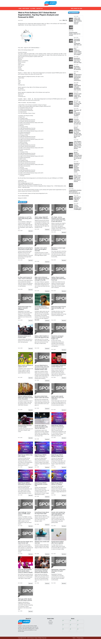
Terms (74, 637)
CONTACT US (39, 8)
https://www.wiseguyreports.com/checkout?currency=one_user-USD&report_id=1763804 (43, 178)
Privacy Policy (80, 637)
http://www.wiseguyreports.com (40, 193)
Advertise (50, 622)
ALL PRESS (32, 8)
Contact (50, 623)
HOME (20, 8)
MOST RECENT (25, 8)
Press (50, 620)
